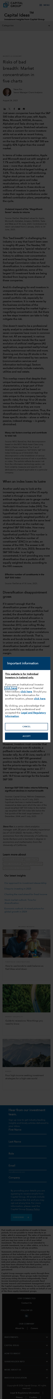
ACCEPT (27, 736)
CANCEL (26, 727)
